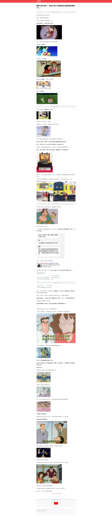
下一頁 (56, 503)
